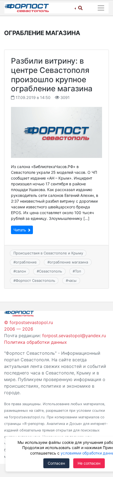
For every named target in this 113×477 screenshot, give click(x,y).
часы (72, 280)
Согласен (56, 463)
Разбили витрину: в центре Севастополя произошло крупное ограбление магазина (51, 74)
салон (21, 271)
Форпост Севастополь (35, 280)
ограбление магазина (69, 262)
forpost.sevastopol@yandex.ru (74, 335)
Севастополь (50, 271)
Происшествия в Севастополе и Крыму (48, 253)
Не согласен (89, 463)
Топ (78, 271)
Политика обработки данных (35, 342)
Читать (20, 230)
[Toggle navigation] (101, 7)
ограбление (26, 262)
